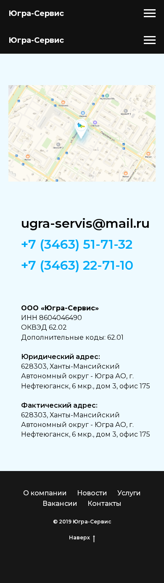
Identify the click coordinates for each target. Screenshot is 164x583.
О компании (45, 493)
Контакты (104, 504)
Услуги (129, 493)
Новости (92, 493)
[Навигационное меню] (150, 13)
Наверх (79, 537)
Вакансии (59, 504)
